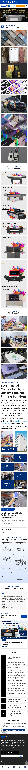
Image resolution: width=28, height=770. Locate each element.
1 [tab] (11, 20)
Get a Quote (20, 5)
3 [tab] (14, 20)
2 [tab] (13, 20)
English (5, 2)
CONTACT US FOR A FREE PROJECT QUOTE (14, 730)
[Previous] (1, 16)
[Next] (27, 16)
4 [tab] (16, 20)
